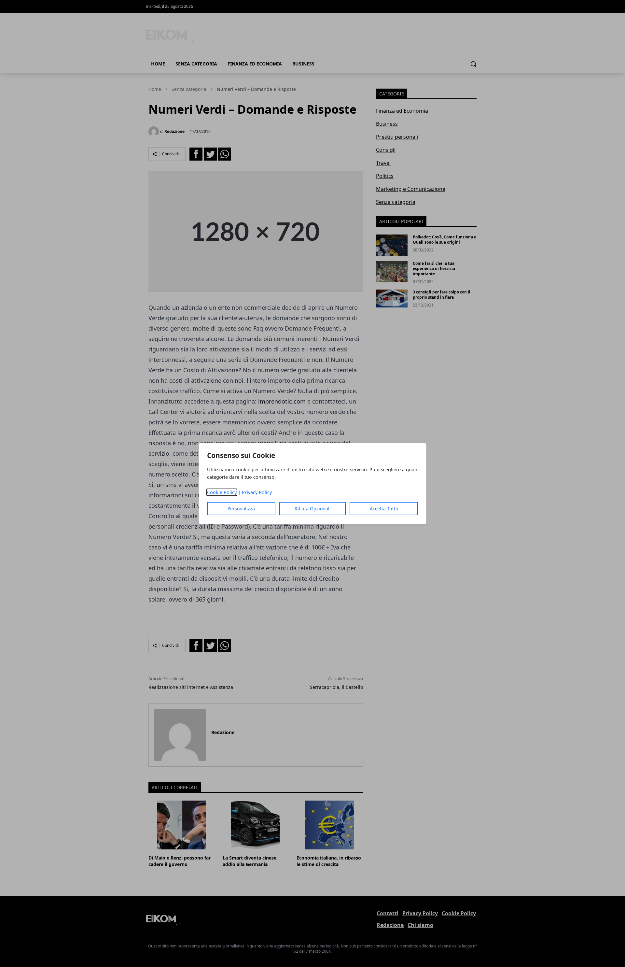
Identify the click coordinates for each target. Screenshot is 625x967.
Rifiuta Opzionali (313, 508)
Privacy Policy (257, 492)
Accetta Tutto (384, 508)
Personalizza (241, 508)
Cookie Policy (222, 492)
